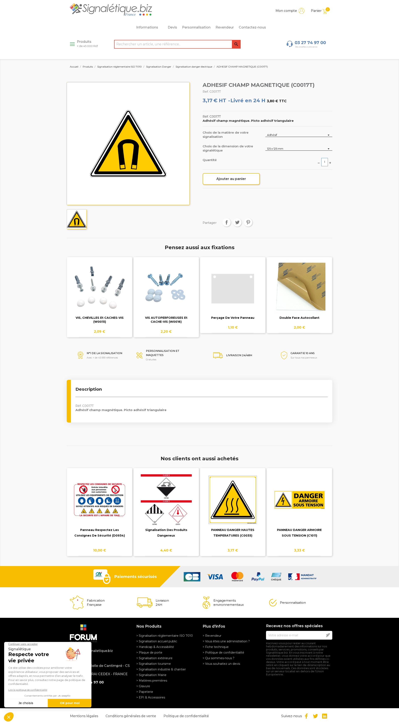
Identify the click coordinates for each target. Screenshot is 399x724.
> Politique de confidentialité (223, 652)
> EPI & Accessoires (150, 697)
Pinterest (248, 222)
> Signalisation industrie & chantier (161, 669)
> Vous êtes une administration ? (226, 641)
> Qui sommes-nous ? (218, 658)
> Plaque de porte (149, 652)
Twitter (315, 716)
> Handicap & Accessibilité (155, 647)
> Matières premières (151, 680)
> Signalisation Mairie (151, 675)
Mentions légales (84, 716)
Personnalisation (196, 27)
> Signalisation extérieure (154, 658)
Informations (147, 27)
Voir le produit (99, 291)
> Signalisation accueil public (156, 641)
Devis (172, 27)
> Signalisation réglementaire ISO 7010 (164, 636)
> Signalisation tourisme (153, 664)
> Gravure (143, 686)
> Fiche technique (216, 647)
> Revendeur (212, 636)
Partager (226, 222)
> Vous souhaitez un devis (221, 664)
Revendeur (225, 27)
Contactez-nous (252, 27)
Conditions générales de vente (131, 716)
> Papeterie (144, 692)
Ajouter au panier (231, 179)
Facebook (306, 716)
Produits (87, 44)
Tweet (237, 222)
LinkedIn (324, 716)
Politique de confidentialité (186, 716)
